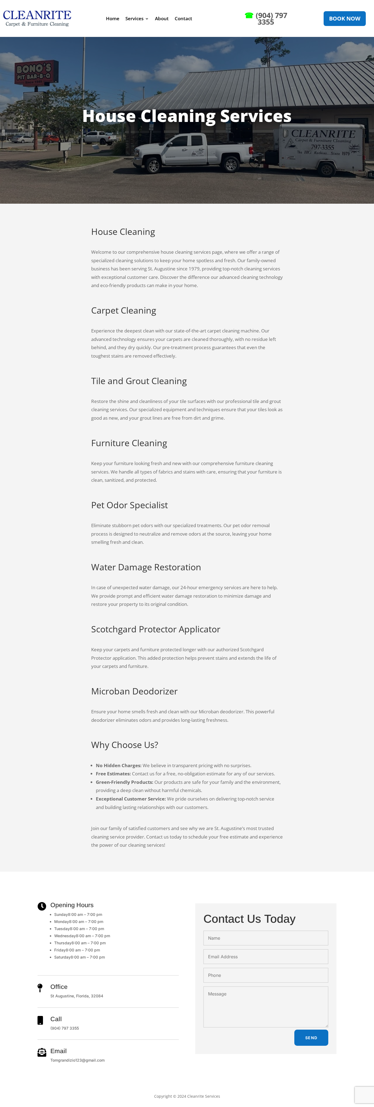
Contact (183, 18)
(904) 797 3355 (265, 18)
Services (134, 18)
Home (112, 18)
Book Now (344, 18)
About (162, 18)
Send (311, 1037)
